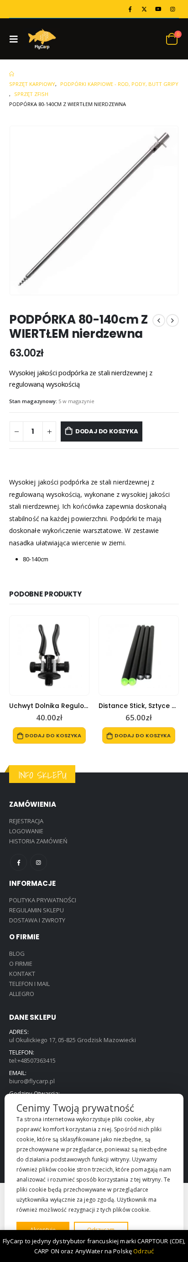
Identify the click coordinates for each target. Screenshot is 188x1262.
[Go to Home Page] (11, 74)
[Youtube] (158, 9)
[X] (144, 9)
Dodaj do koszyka (106, 431)
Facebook (18, 862)
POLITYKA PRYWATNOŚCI (42, 900)
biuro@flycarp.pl (32, 1081)
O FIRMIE (20, 963)
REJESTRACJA (26, 821)
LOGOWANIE (26, 831)
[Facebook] (130, 9)
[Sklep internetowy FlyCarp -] (42, 39)
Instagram (38, 862)
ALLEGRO (21, 994)
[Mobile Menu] (16, 39)
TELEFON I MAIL (29, 984)
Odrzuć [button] (143, 1251)
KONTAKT (22, 973)
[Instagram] (172, 9)
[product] (49, 655)
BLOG (17, 953)
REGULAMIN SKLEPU (36, 910)
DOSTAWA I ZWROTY (37, 920)
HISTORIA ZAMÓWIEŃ (38, 841)
